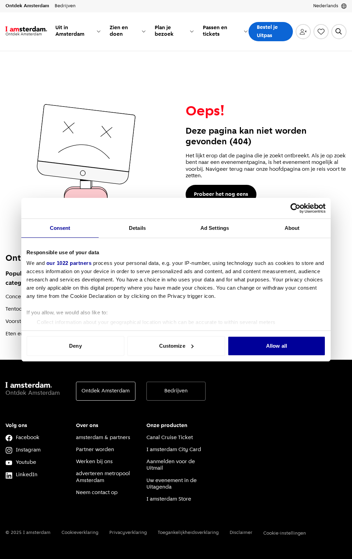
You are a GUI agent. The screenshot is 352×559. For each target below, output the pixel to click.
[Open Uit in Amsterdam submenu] (98, 31)
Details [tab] (137, 228)
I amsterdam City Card (173, 449)
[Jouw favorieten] (321, 31)
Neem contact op (97, 492)
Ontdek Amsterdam (105, 391)
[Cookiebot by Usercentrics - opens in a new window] (295, 208)
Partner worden (95, 449)
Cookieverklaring (80, 532)
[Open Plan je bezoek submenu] (192, 31)
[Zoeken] (338, 31)
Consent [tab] (60, 228)
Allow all (276, 346)
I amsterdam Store (168, 499)
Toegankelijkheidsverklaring (188, 532)
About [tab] (292, 228)
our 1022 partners (69, 263)
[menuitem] (78, 31)
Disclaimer (241, 532)
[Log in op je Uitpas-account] (303, 31)
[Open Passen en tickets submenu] (246, 31)
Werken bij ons (94, 462)
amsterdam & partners (103, 437)
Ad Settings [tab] (214, 228)
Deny (75, 346)
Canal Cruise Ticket (169, 437)
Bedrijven (176, 391)
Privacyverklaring (128, 532)
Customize (172, 346)
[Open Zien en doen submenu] (143, 31)
